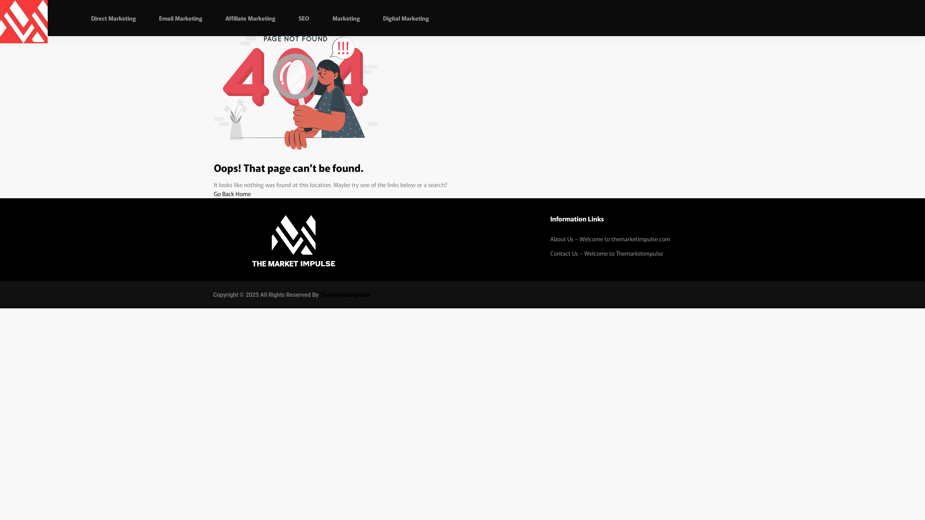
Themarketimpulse (345, 294)
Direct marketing (113, 18)
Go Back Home (232, 193)
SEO (303, 18)
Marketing (346, 18)
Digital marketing (406, 18)
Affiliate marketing (250, 18)
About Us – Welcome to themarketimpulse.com (610, 238)
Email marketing (180, 18)
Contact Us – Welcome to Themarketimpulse (606, 253)
